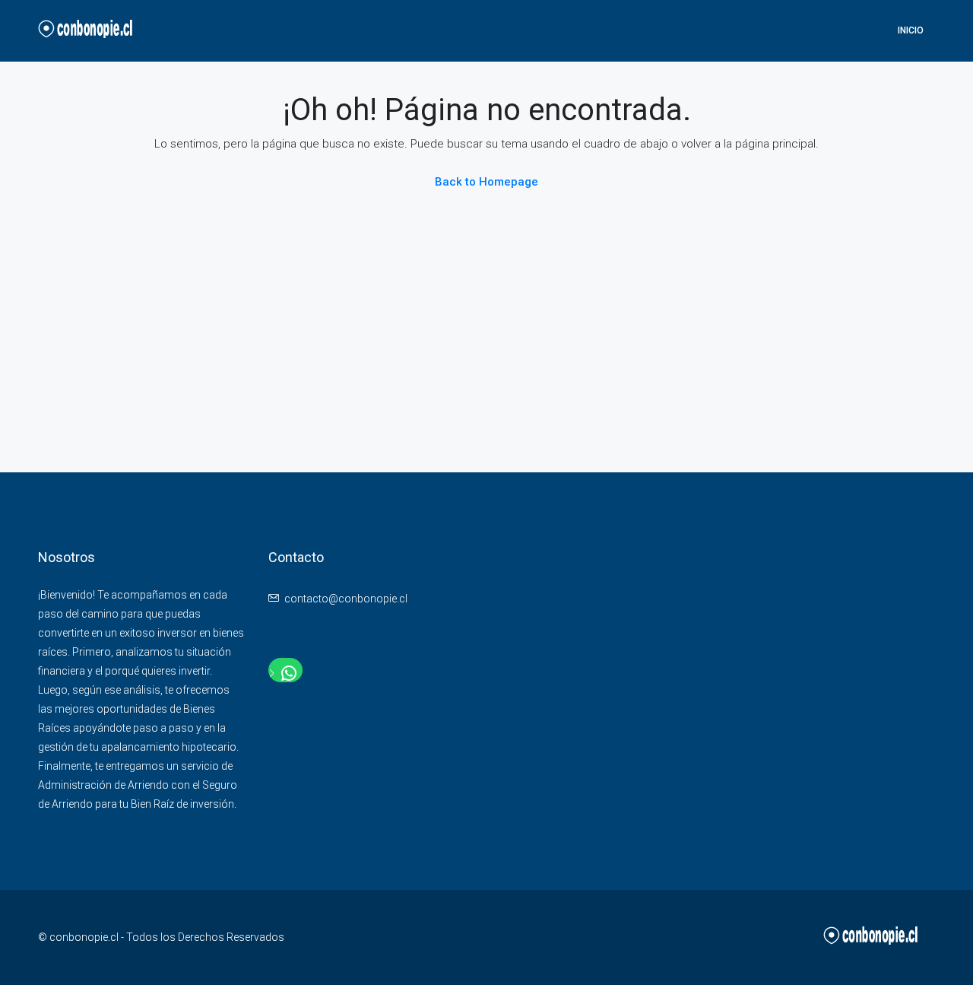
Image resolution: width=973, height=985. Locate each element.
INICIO (911, 30)
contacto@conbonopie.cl (345, 599)
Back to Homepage (486, 182)
